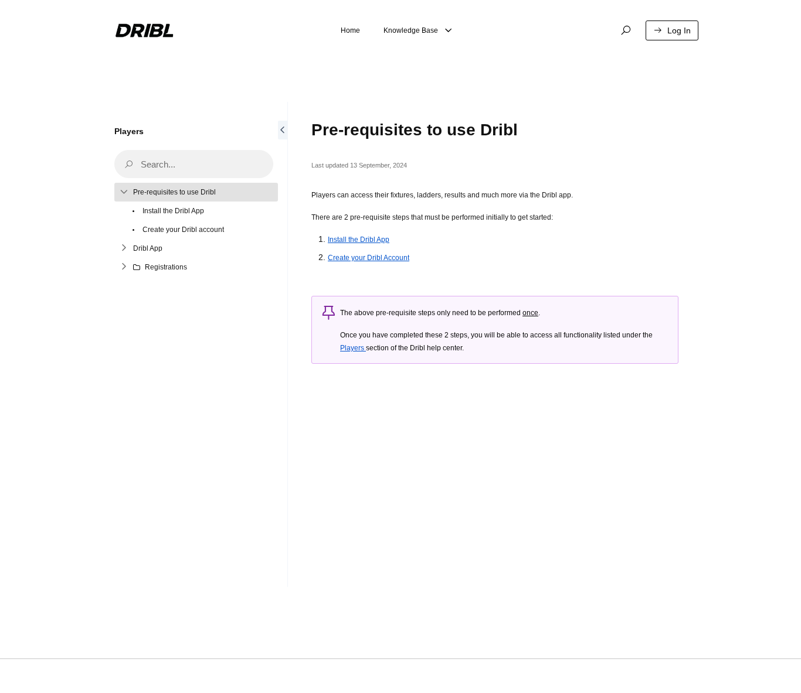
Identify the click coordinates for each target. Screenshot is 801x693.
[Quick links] (145, 30)
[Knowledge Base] (448, 30)
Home (350, 30)
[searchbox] (193, 164)
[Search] (625, 30)
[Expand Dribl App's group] (123, 248)
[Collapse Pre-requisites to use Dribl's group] (123, 192)
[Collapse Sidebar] (282, 344)
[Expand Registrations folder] (123, 267)
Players (129, 131)
